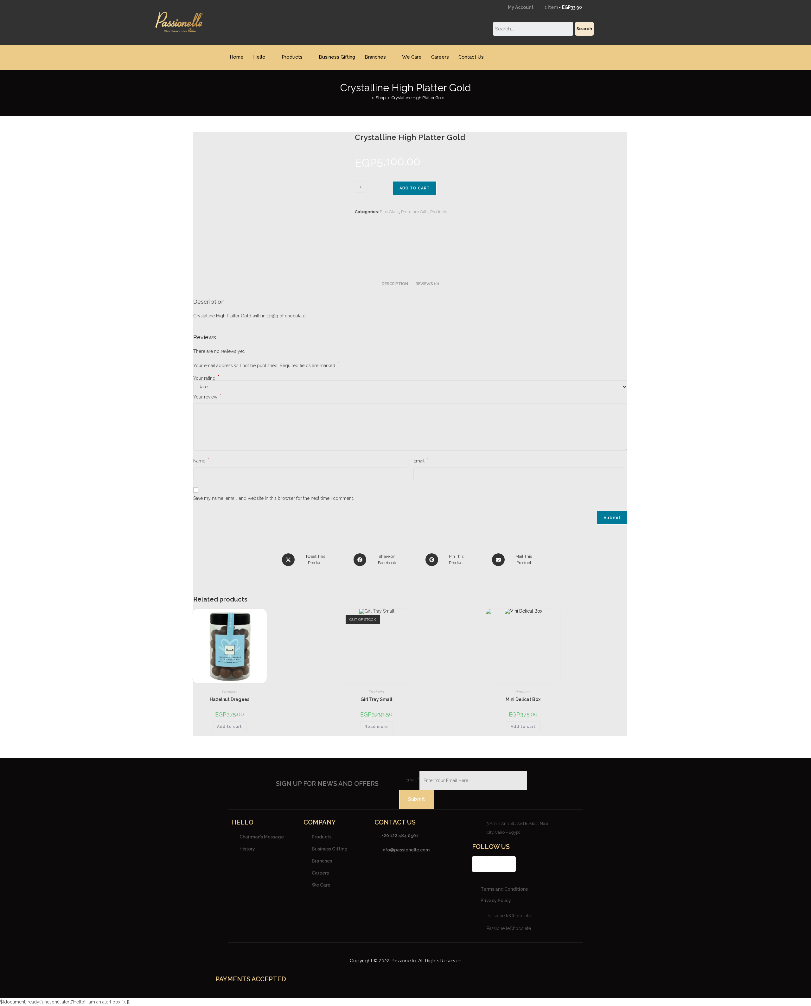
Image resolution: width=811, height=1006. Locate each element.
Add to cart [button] (229, 726)
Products (292, 57)
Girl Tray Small (376, 699)
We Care (412, 57)
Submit (416, 799)
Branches (375, 57)
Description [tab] (395, 283)
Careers (440, 57)
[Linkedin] (508, 864)
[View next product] (622, 136)
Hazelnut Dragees (229, 699)
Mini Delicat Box (523, 699)
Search (584, 28)
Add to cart (414, 188)
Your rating (206, 378)
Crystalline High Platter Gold (418, 97)
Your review (207, 396)
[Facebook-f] (480, 864)
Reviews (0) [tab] (427, 283)
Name (201, 460)
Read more (376, 726)
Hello (259, 57)
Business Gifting (337, 57)
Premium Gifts (414, 211)
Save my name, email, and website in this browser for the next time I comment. (273, 498)
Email (420, 460)
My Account (520, 7)
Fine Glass (389, 211)
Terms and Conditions (504, 889)
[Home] (368, 97)
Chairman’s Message (261, 836)
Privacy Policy (496, 900)
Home (237, 57)
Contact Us (471, 57)
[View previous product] (611, 136)
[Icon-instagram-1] (494, 864)
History (247, 848)
